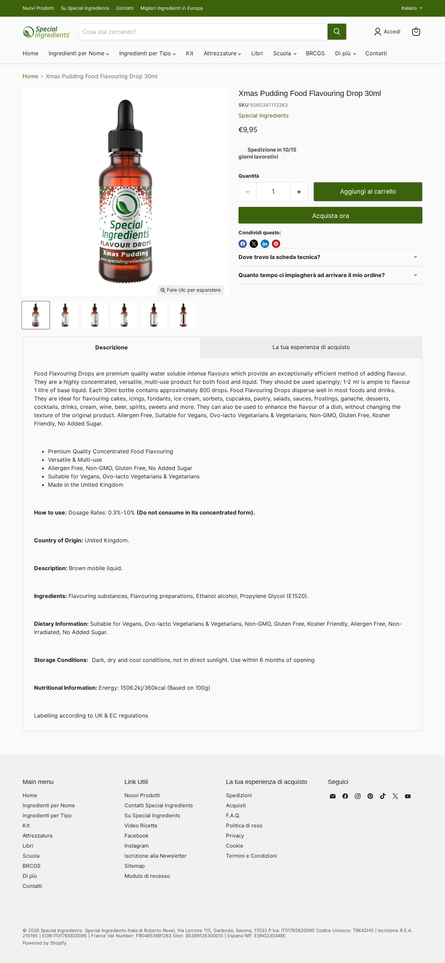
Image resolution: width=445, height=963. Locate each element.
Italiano (409, 8)
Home (30, 53)
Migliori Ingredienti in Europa (171, 8)
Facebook (136, 835)
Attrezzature (221, 53)
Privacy (235, 835)
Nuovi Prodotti (38, 8)
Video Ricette (140, 825)
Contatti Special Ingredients (158, 805)
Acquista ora (330, 215)
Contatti (125, 8)
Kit (189, 53)
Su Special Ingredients (85, 8)
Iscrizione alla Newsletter (155, 855)
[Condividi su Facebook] (242, 244)
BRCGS (315, 53)
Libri (257, 53)
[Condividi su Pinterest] (276, 244)
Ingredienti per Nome (77, 53)
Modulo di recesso (147, 876)
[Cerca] (336, 32)
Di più (343, 53)
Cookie (234, 845)
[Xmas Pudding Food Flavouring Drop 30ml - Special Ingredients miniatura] (35, 315)
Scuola (283, 53)
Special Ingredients (263, 115)
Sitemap (134, 866)
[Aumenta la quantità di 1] (299, 191)
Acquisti (236, 805)
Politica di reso (244, 825)
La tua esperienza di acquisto (311, 346)
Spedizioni (239, 795)
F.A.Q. (233, 815)
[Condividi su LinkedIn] (265, 244)
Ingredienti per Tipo (146, 53)
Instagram (136, 845)
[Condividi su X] (254, 244)
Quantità (248, 176)
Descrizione (111, 347)
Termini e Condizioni (251, 855)
